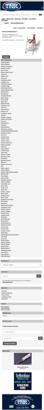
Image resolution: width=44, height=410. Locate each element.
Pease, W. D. (4, 187)
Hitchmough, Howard (6, 129)
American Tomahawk (6, 66)
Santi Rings (4, 203)
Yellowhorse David (6, 250)
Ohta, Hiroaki (4, 176)
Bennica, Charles (5, 68)
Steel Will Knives (5, 219)
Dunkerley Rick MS (6, 95)
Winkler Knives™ (5, 248)
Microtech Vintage (6, 160)
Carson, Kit (4, 78)
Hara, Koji (3, 121)
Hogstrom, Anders (6, 133)
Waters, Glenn (5, 246)
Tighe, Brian (4, 232)
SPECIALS (18, 18)
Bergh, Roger (4, 70)
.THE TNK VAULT (5, 256)
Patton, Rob (4, 185)
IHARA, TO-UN (5, 138)
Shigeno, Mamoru (6, 211)
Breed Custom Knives (7, 72)
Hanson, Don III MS (6, 119)
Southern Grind (5, 215)
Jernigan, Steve (5, 140)
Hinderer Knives (5, 127)
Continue (6, 57)
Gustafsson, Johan (6, 113)
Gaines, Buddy (5, 109)
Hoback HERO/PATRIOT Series (9, 130)
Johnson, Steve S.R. (6, 142)
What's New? (6, 350)
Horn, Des (3, 134)
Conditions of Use (6, 296)
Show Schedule (5, 308)
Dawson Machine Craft (7, 89)
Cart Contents (31, 27)
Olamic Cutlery (5, 177)
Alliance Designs (5, 64)
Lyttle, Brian (4, 152)
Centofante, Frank (6, 80)
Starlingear (4, 217)
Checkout (40, 27)
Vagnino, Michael (5, 242)
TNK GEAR (4, 236)
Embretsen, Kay (5, 105)
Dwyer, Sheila (4, 99)
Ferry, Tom (3, 107)
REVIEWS (25, 18)
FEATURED (5, 20)
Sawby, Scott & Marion (7, 205)
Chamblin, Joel (5, 82)
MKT (2, 166)
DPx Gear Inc (4, 93)
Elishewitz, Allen (5, 103)
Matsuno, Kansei (5, 154)
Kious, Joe (4, 146)
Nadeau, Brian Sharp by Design (9, 172)
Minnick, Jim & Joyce (6, 164)
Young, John (4, 252)
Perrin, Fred (4, 189)
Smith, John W (5, 213)
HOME (3, 18)
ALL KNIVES (32, 18)
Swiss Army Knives (6, 224)
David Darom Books (6, 87)
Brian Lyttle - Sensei (22, 367)
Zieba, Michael (5, 254)
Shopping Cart (6, 313)
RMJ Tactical (4, 201)
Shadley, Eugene (5, 209)
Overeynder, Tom (5, 183)
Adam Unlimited (5, 62)
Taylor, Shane (4, 226)
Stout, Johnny (5, 220)
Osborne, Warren (5, 181)
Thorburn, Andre (5, 230)
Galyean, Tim (4, 111)
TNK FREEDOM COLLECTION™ (10, 234)
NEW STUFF (9, 18)
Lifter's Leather (5, 148)
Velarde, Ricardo (5, 244)
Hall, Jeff (3, 115)
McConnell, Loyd (5, 156)
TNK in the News (5, 309)
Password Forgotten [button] (9, 343)
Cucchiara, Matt (5, 86)
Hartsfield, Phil (5, 123)
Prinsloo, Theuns (5, 191)
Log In (15, 27)
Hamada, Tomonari (6, 117)
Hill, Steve (3, 125)
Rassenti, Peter (5, 195)
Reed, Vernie (4, 197)
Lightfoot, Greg (5, 150)
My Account (22, 27)
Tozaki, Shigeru (5, 240)
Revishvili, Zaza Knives (7, 199)
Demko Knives (5, 91)
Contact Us (5, 298)
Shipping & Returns (7, 292)
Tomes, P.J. (4, 238)
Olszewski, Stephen (6, 179)
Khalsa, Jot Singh (6, 144)
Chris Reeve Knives (6, 84)
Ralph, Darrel (4, 193)
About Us (4, 290)
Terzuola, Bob (4, 228)
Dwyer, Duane (4, 97)
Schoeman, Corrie (6, 207)
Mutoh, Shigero (5, 168)
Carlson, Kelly (4, 76)
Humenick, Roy (5, 136)
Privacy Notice (5, 294)
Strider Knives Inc (5, 222)
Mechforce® (4, 158)
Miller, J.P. (3, 162)
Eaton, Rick (4, 101)
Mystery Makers (5, 170)
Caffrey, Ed (4, 74)
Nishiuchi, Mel (4, 174)
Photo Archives (5, 306)
